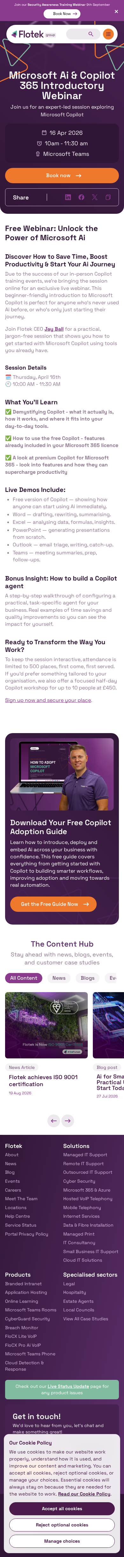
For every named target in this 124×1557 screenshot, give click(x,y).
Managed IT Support (85, 1154)
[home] (33, 34)
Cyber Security (79, 1181)
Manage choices (62, 1541)
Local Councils (78, 1310)
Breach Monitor (21, 1327)
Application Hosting (26, 1292)
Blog (10, 1172)
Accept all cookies (62, 1508)
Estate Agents (78, 1301)
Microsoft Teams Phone (30, 1354)
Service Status (20, 1225)
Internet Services (81, 1216)
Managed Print (78, 1234)
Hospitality (74, 1292)
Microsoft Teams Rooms (30, 1310)
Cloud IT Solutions (82, 1260)
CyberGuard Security (27, 1319)
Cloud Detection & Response (24, 1366)
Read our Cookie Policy (84, 1494)
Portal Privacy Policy (26, 1234)
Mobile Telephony (82, 1207)
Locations (15, 1207)
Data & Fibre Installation (88, 1225)
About (11, 1154)
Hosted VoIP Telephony (88, 1198)
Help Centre (17, 1216)
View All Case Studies (85, 1319)
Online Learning (21, 1301)
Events (12, 1181)
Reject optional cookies (62, 1525)
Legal (69, 1284)
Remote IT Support (83, 1163)
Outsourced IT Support (87, 1172)
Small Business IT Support (90, 1251)
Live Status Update (68, 1386)
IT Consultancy (79, 1242)
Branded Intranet (23, 1284)
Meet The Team (21, 1198)
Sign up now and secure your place (48, 700)
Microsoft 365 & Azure (86, 1190)
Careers (13, 1190)
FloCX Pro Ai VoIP (23, 1345)
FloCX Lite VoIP (21, 1336)
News (10, 1163)
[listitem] (46, 1049)
